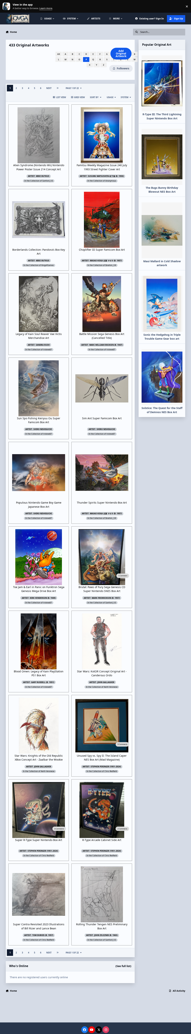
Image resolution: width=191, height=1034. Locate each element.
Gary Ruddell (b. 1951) (42, 682)
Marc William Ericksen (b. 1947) (105, 345)
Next (48, 88)
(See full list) (123, 966)
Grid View (79, 97)
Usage (110, 97)
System (125, 97)
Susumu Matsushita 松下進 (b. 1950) (106, 176)
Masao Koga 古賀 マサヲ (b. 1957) (106, 260)
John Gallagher (105, 682)
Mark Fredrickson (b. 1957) (106, 598)
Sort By (94, 97)
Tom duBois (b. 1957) (42, 935)
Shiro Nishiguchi (42, 429)
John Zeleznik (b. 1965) (106, 935)
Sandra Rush (43, 345)
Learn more (7, 6)
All (58, 54)
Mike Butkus (42, 176)
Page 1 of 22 (72, 88)
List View (61, 97)
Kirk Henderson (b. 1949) (43, 598)
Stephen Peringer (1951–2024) (106, 766)
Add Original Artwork (121, 53)
